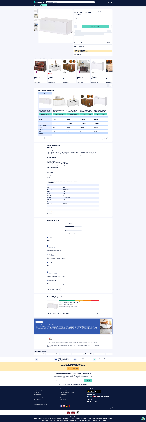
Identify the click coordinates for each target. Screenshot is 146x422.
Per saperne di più (84, 384)
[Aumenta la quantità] (80, 26)
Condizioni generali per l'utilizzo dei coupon (42, 404)
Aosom (79, 54)
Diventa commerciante (38, 399)
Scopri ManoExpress (64, 401)
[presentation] (97, 313)
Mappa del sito (46, 418)
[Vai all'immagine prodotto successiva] (70, 26)
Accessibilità (110, 418)
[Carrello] (111, 2)
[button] (51, 189)
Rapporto (105, 418)
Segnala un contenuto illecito (39, 397)
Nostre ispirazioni (63, 397)
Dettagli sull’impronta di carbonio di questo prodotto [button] (58, 313)
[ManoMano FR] (61, 406)
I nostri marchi (63, 396)
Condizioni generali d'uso (86, 418)
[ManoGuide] (143, 419)
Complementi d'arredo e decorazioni (48, 7)
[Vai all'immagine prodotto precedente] (40, 26)
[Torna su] (111, 407)
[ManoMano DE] (67, 406)
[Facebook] (91, 401)
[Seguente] (111, 85)
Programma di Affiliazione (38, 402)
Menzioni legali (53, 418)
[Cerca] (47, 2)
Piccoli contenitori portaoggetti (60, 7)
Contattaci (35, 396)
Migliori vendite (63, 399)
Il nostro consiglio (63, 390)
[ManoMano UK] (64, 406)
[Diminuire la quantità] (75, 26)
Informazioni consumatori (97, 418)
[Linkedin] (88, 401)
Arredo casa (40, 7)
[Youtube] (96, 401)
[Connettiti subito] (109, 2)
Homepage (35, 7)
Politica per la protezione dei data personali (65, 418)
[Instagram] (93, 401)
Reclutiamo (36, 401)
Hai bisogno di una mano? (39, 394)
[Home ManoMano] (39, 2)
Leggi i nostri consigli (92, 332)
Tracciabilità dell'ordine (38, 390)
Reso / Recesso (36, 392)
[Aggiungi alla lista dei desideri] (110, 26)
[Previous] (103, 138)
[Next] (106, 138)
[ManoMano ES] (69, 406)
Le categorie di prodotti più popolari (67, 392)
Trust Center (77, 418)
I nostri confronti (63, 394)
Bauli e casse (68, 7)
